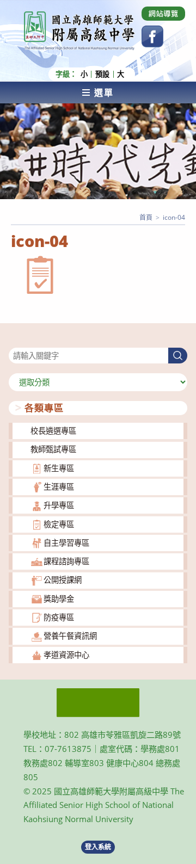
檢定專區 (59, 524)
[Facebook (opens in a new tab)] (152, 36)
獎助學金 (59, 599)
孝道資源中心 (66, 655)
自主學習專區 (66, 543)
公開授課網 (63, 580)
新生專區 (59, 468)
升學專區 (59, 505)
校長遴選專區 (53, 430)
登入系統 (98, 846)
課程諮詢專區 (66, 561)
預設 (102, 74)
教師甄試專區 (53, 449)
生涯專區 (59, 487)
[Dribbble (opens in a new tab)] (163, 14)
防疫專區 (59, 617)
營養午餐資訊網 (70, 636)
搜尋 (16, 341)
